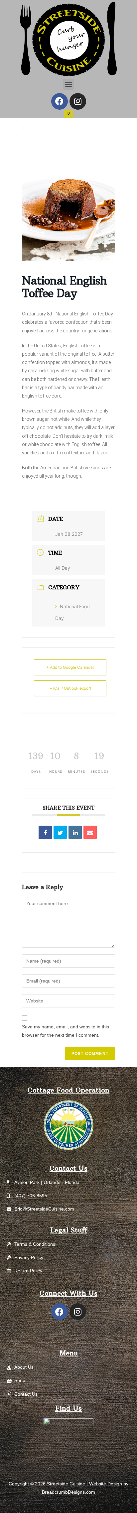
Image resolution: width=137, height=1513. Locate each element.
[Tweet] (60, 832)
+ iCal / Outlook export (70, 688)
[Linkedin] (75, 832)
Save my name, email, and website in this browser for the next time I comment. (65, 1031)
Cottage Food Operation (68, 1090)
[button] (68, 84)
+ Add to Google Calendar (70, 667)
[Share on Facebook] (45, 832)
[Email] (90, 832)
